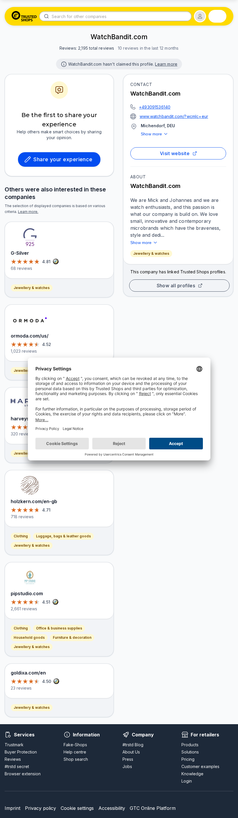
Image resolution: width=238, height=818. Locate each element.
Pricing (187, 759)
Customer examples (200, 766)
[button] (200, 16)
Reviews (13, 759)
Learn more (166, 64)
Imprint (12, 808)
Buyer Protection (21, 751)
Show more (151, 134)
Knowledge (192, 773)
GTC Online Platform (153, 808)
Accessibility (111, 808)
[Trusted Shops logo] (24, 16)
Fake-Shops (75, 744)
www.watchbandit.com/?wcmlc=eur (174, 116)
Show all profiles (176, 285)
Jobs (127, 766)
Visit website (175, 153)
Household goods (29, 637)
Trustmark (14, 744)
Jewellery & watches (151, 253)
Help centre (75, 751)
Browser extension (23, 773)
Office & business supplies (59, 628)
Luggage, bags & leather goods (63, 536)
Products (190, 744)
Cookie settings (77, 808)
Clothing (21, 536)
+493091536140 (154, 107)
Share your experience (63, 159)
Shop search (76, 759)
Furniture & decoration (72, 637)
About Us (131, 751)
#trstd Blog (132, 744)
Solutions (190, 751)
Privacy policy (40, 808)
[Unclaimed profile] (63, 63)
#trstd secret (17, 766)
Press (127, 759)
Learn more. (28, 211)
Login (186, 780)
